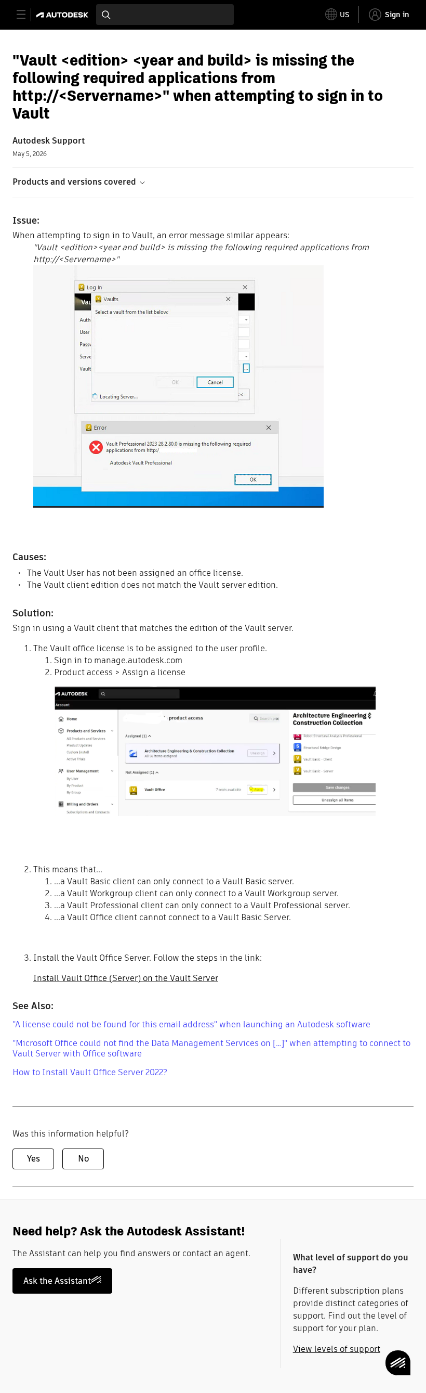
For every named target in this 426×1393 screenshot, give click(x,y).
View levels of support (336, 1349)
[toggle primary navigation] (27, 14)
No (83, 1159)
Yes (33, 1159)
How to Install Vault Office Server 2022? (89, 1072)
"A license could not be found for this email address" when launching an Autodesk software (191, 1024)
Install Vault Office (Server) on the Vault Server (125, 978)
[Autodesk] (63, 15)
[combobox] (165, 14)
